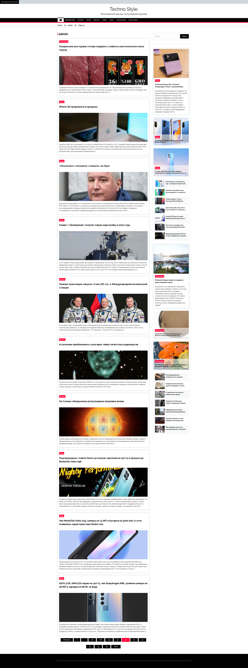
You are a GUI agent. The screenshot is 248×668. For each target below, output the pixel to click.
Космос (81, 20)
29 (109, 640)
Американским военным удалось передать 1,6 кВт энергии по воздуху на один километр (175, 385)
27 (92, 640)
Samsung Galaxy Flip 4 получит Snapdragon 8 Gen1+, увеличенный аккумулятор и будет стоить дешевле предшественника (170, 85)
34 (90, 647)
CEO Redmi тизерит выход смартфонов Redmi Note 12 (169, 141)
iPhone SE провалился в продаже (78, 106)
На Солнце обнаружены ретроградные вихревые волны (91, 401)
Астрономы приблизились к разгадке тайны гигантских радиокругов (98, 344)
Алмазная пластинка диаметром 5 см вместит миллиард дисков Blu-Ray (168, 334)
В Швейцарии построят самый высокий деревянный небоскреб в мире (176, 411)
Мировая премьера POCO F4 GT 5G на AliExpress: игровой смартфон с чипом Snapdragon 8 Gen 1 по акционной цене (176, 235)
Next (116, 647)
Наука (88, 20)
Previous (67, 640)
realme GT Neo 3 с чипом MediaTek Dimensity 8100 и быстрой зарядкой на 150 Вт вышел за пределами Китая (176, 218)
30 (117, 640)
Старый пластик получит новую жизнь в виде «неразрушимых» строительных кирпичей (175, 394)
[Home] (61, 20)
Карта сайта (133, 20)
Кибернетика (70, 20)
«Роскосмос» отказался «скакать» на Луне (84, 165)
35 (98, 647)
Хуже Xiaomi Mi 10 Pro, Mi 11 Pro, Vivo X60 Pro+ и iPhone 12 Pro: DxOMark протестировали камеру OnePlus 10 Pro (176, 209)
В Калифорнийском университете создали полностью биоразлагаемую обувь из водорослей (176, 376)
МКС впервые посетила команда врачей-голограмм (176, 428)
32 (134, 640)
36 (107, 647)
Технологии (121, 20)
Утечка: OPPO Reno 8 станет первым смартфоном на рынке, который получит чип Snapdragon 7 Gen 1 (171, 172)
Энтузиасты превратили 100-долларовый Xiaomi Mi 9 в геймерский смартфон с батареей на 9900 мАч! (176, 226)
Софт (112, 20)
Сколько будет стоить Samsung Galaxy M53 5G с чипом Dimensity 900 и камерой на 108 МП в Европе (176, 200)
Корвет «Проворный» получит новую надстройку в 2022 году (94, 225)
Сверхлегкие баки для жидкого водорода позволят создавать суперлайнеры (176, 402)
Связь (104, 20)
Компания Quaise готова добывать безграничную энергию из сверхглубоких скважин (175, 420)
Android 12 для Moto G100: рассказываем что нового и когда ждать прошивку (175, 191)
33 (142, 640)
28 (101, 640)
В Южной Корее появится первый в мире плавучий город (169, 281)
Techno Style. (124, 9)
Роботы (97, 20)
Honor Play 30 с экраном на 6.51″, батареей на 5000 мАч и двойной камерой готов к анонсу (175, 183)
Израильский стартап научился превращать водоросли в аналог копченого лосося (171, 365)
